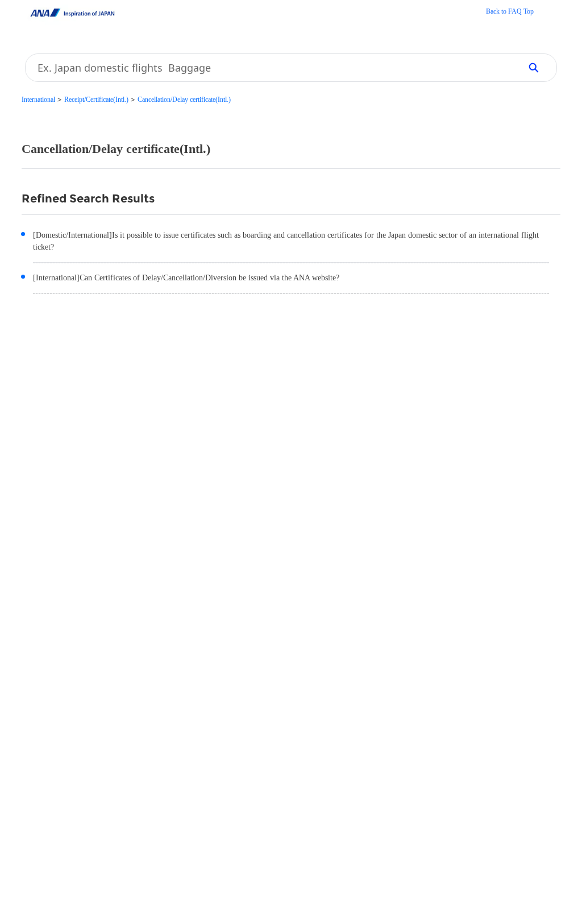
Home (510, 12)
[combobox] (269, 68)
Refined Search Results (88, 198)
